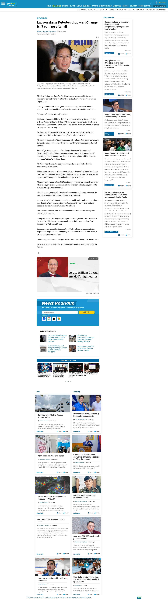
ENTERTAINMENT (105, 6)
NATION (72, 6)
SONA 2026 (91, 10)
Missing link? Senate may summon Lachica (84, 496)
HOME (49, 6)
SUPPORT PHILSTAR (159, 6)
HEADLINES (56, 6)
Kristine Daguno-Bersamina (46, 32)
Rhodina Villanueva (44, 459)
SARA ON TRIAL (82, 10)
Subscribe (162, 3)
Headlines (42, 18)
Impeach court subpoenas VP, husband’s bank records (86, 415)
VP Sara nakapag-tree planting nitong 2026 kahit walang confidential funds (116, 194)
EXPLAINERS (140, 10)
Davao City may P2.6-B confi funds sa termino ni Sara (117, 154)
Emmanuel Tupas (44, 421)
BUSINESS (87, 6)
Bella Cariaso (43, 584)
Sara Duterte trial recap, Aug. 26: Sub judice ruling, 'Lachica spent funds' (86, 579)
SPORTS (95, 6)
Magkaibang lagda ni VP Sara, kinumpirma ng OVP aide (118, 115)
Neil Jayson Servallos (80, 419)
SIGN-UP (86, 312)
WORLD (79, 6)
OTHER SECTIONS (144, 6)
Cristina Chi (78, 585)
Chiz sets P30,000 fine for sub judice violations (86, 537)
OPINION (65, 6)
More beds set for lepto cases (51, 456)
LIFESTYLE (117, 6)
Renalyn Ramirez (79, 462)
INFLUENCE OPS (129, 10)
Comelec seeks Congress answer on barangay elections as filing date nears (86, 456)
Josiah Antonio (44, 502)
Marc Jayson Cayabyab (81, 501)
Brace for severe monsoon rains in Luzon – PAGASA (52, 497)
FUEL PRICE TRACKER (116, 10)
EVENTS (126, 6)
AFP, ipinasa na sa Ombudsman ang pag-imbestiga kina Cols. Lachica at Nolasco (117, 64)
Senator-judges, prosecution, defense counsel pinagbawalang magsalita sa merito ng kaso (117, 25)
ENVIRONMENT (161, 10)
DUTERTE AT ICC (102, 10)
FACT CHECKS (150, 10)
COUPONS (133, 6)
